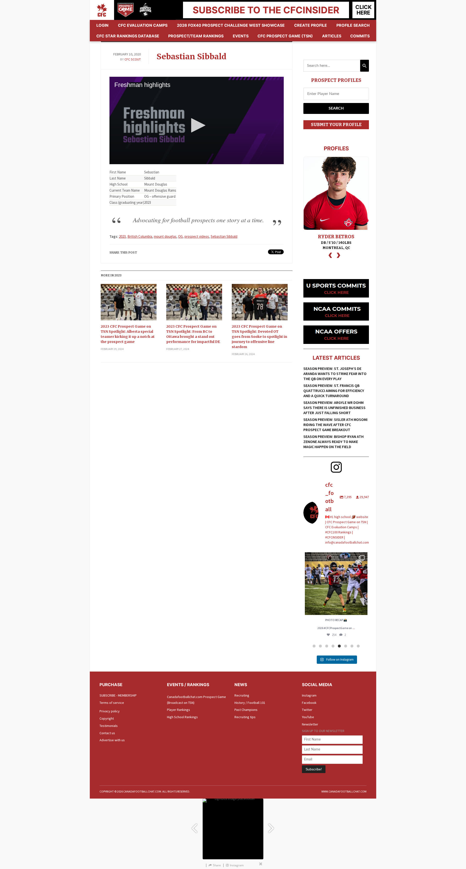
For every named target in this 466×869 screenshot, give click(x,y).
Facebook (309, 702)
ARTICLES (331, 36)
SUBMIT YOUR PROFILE (336, 124)
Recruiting (241, 695)
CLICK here (363, 10)
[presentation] (330, 255)
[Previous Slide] (194, 826)
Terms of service (112, 702)
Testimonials (109, 726)
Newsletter (310, 724)
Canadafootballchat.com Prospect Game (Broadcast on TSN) (196, 700)
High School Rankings (182, 717)
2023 (122, 236)
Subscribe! (314, 769)
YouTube (308, 717)
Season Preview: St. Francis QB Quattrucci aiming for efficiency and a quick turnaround (333, 390)
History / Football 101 (249, 702)
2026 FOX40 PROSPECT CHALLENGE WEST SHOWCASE (231, 25)
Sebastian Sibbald (191, 56)
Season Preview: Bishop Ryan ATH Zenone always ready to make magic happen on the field (333, 441)
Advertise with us (112, 740)
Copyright (107, 718)
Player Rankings (178, 709)
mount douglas (165, 236)
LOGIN (102, 25)
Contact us (107, 733)
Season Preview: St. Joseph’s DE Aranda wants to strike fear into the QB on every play (334, 373)
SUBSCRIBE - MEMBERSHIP (118, 695)
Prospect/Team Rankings (196, 36)
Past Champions (246, 709)
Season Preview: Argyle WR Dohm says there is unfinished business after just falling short (334, 407)
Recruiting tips (245, 717)
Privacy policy (110, 711)
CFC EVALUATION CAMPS (142, 25)
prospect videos (196, 236)
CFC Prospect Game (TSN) (285, 36)
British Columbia (139, 236)
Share (217, 865)
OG (180, 236)
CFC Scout (133, 59)
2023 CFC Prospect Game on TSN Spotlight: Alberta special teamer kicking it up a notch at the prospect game (128, 334)
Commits (360, 36)
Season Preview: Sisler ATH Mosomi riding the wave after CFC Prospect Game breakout (335, 424)
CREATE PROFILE (310, 25)
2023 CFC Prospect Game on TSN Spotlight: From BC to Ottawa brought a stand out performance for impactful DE (193, 334)
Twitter (307, 709)
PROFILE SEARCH (353, 25)
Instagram (309, 695)
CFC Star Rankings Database (127, 36)
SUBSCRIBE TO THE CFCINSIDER (266, 10)
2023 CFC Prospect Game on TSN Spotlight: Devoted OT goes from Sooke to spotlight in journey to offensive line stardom (259, 336)
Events (241, 36)
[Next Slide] (271, 826)
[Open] (336, 583)
